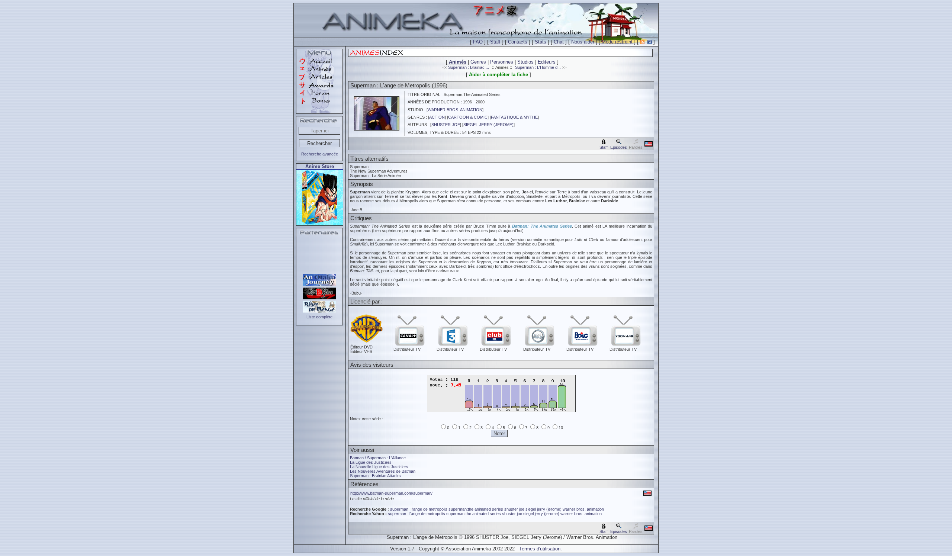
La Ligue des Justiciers (371, 462)
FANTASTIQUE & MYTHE (514, 117)
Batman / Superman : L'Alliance (378, 458)
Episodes (618, 147)
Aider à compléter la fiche (498, 74)
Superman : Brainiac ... (468, 67)
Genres (478, 62)
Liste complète (319, 317)
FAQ (478, 42)
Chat (559, 42)
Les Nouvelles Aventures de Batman (382, 471)
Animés (457, 62)
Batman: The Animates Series (542, 226)
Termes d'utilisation (539, 549)
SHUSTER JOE (445, 124)
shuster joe (514, 509)
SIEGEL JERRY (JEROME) (488, 124)
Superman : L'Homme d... (538, 67)
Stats (540, 42)
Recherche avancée (319, 154)
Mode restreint (617, 42)
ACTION (437, 117)
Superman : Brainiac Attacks (375, 475)
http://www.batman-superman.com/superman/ (391, 493)
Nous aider (582, 42)
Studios (525, 62)
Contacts (517, 42)
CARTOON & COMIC (468, 117)
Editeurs (547, 62)
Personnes (501, 62)
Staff (495, 42)
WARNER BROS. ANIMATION (455, 109)
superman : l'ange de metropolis (418, 509)
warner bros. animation (583, 509)
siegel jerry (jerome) (543, 509)
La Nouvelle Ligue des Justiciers (379, 467)
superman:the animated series (475, 509)
